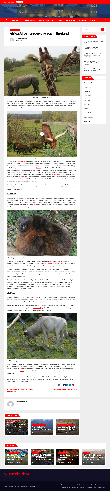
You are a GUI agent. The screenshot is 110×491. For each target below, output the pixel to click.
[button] (105, 20)
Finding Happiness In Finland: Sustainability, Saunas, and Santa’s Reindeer (93, 55)
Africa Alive (21, 161)
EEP (22, 176)
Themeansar (32, 486)
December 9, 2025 (90, 459)
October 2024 (88, 87)
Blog (8, 420)
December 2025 (88, 83)
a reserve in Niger (38, 308)
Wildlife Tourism (29, 20)
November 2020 (88, 121)
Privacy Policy (90, 484)
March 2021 (87, 113)
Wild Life (70, 425)
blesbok (22, 371)
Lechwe (38, 168)
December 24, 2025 (14, 459)
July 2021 (87, 100)
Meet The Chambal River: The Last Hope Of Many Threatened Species (93, 62)
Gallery (74, 484)
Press (60, 20)
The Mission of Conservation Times (70, 487)
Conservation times (46, 20)
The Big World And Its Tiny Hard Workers (16, 457)
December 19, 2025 (65, 459)
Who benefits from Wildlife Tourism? (88, 487)
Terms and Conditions (86, 20)
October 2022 (88, 95)
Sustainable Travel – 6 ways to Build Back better (67, 429)
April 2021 (87, 108)
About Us (14, 20)
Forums (69, 484)
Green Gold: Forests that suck (64, 389)
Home (58, 484)
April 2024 (87, 91)
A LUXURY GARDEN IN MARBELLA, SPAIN (16, 427)
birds (34, 425)
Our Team (79, 484)
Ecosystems (10, 422)
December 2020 (88, 117)
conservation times (15, 420)
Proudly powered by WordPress (11, 486)
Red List (56, 174)
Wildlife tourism (101, 487)
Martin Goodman (22, 38)
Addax (32, 297)
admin (44, 432)
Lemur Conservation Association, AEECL (52, 263)
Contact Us (70, 20)
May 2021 (87, 104)
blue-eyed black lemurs (29, 202)
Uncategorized (61, 452)
